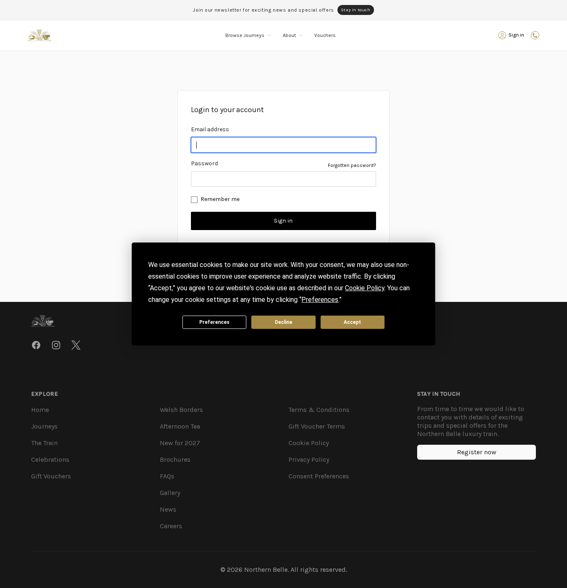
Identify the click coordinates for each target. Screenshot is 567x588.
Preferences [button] (319, 300)
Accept (352, 322)
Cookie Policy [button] (364, 288)
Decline (283, 322)
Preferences (214, 322)
